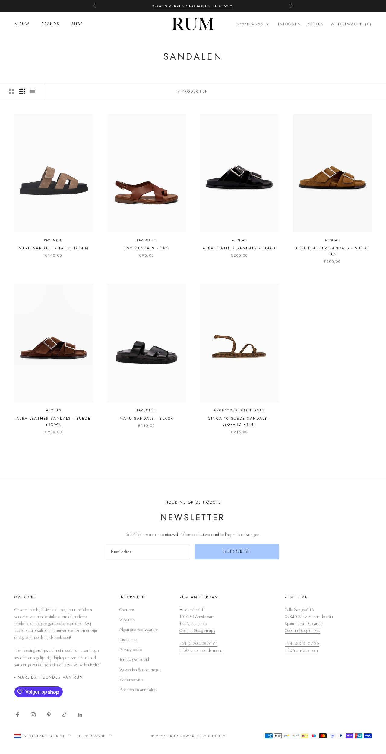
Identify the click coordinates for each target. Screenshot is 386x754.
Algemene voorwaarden (139, 630)
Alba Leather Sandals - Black (239, 248)
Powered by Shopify (203, 735)
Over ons (127, 610)
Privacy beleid (130, 650)
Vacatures (127, 620)
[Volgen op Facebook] (17, 715)
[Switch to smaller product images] (22, 91)
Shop (77, 24)
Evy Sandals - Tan (146, 248)
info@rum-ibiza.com (301, 650)
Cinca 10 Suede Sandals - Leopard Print (239, 421)
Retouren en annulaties (138, 690)
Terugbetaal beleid (134, 659)
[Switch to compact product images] (32, 91)
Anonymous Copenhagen (239, 410)
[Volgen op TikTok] (65, 715)
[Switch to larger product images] (11, 91)
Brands (50, 24)
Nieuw (22, 24)
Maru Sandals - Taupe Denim (54, 248)
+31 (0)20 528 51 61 (198, 643)
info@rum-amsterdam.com (201, 650)
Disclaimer (128, 640)
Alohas (239, 240)
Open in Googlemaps (197, 630)
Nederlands (249, 24)
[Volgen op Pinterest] (49, 715)
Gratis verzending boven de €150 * (193, 6)
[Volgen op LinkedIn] (80, 715)
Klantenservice (131, 680)
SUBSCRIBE (237, 551)
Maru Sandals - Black (146, 418)
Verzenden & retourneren (140, 670)
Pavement (53, 240)
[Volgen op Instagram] (33, 715)
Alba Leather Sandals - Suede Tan (332, 251)
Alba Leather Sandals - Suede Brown (53, 421)
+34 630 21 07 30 (302, 643)
